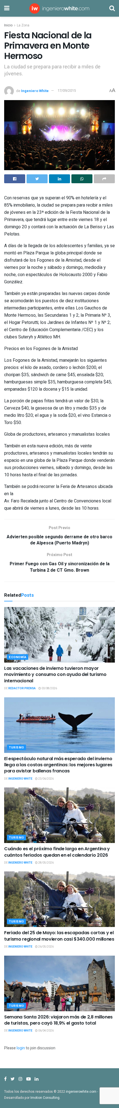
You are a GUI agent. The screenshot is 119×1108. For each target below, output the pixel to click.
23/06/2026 (46, 779)
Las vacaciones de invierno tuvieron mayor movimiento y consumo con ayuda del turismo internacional (55, 674)
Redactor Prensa (22, 688)
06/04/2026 (46, 1031)
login (21, 1048)
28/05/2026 (46, 863)
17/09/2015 (67, 90)
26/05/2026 (46, 947)
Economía (17, 657)
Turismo (16, 747)
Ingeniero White (35, 90)
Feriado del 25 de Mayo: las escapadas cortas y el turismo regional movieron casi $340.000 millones (59, 935)
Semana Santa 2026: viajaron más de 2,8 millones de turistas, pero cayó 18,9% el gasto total (58, 1020)
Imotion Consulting (45, 1097)
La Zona (23, 25)
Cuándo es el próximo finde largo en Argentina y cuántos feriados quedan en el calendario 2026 (57, 852)
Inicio (8, 25)
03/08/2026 (49, 688)
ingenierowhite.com (81, 1091)
